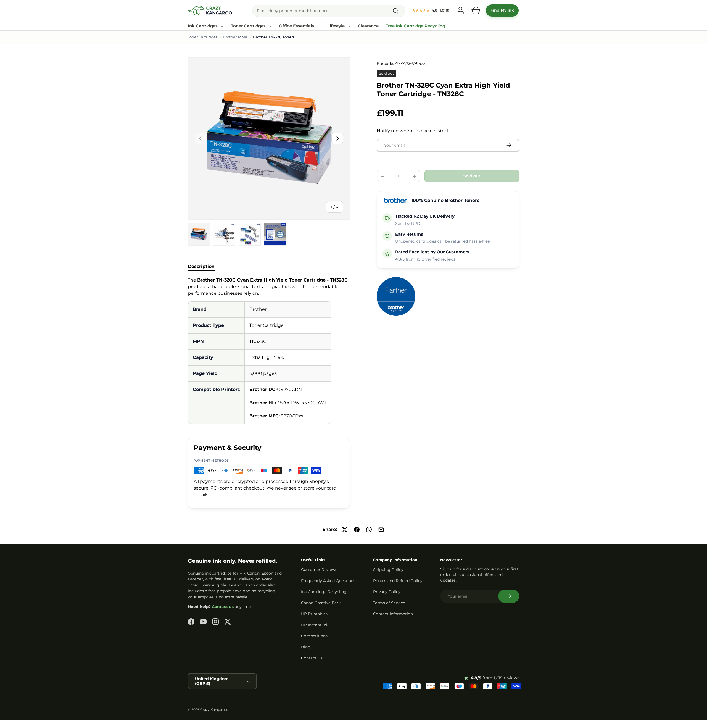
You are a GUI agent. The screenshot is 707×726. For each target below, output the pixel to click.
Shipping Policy (388, 569)
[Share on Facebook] (357, 530)
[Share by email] (381, 530)
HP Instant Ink (314, 625)
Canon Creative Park (321, 603)
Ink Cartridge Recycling (324, 592)
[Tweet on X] (345, 530)
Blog (305, 647)
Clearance (368, 25)
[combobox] (328, 11)
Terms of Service (389, 603)
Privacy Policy (386, 592)
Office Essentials (296, 25)
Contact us (223, 606)
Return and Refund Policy (398, 580)
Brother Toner (235, 37)
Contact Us (312, 658)
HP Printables (314, 614)
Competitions (314, 636)
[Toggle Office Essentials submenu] (318, 26)
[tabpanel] (269, 350)
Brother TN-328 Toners (274, 37)
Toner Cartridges (248, 25)
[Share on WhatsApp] (369, 530)
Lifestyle (336, 25)
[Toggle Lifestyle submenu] (349, 26)
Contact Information (393, 614)
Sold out (471, 175)
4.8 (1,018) (430, 10)
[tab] (201, 266)
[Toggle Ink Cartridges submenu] (222, 26)
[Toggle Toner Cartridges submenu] (270, 26)
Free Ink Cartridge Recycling (415, 25)
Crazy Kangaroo (213, 709)
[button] (476, 10)
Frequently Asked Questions (328, 580)
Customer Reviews (319, 569)
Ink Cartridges (203, 25)
